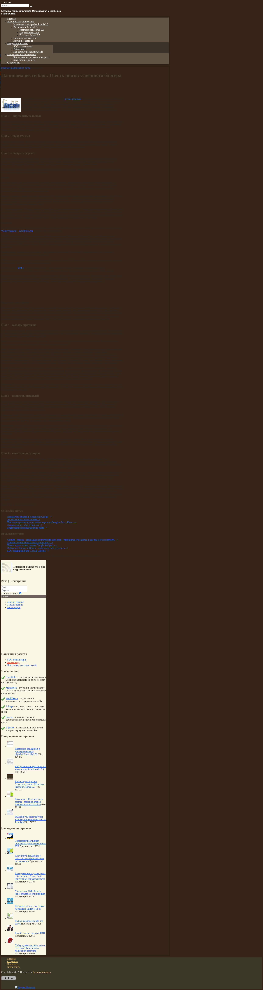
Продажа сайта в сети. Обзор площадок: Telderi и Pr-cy (30, 907)
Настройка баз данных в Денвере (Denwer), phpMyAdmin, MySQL (27, 751)
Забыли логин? (15, 604)
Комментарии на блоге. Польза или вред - (30, 542)
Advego (10, 706)
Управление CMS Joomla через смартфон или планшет (30, 892)
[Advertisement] (62, 88)
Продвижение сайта (19, 68)
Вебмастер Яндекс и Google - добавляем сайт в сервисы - (38, 548)
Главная (5, 68)
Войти (5, 596)
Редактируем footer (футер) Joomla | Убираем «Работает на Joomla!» (30, 819)
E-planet (10, 727)
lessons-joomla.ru (73, 99)
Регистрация (13, 607)
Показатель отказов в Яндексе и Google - (29, 516)
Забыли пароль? (15, 602)
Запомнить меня (9, 593)
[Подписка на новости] (7, 572)
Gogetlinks (11, 677)
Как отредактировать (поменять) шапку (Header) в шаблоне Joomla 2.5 (29, 784)
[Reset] (31, 6)
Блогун (9, 717)
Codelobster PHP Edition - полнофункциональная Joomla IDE (30, 843)
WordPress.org (26, 231)
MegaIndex (11, 687)
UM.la (21, 268)
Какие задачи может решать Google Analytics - (32, 545)
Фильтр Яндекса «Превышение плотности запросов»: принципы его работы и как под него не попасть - (62, 539)
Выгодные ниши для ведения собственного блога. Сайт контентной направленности (30, 876)
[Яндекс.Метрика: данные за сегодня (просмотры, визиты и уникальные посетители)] (25, 987)
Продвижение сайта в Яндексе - (25, 525)
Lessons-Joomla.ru (42, 972)
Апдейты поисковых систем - (23, 519)
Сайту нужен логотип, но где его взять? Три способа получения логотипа (30, 948)
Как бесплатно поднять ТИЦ (30, 933)
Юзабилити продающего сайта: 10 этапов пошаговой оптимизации (29, 858)
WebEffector (12, 698)
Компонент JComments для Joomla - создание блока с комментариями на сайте (29, 802)
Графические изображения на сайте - (27, 527)
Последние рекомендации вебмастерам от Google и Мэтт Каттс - (41, 522)
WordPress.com (8, 231)
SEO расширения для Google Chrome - (28, 550)
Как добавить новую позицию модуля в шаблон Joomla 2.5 (30, 767)
